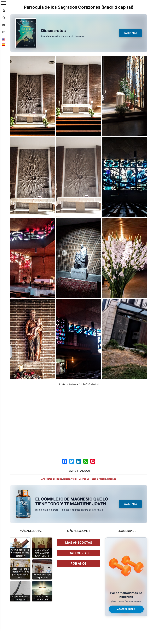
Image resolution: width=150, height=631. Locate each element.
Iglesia (66, 478)
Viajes (74, 478)
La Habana (92, 478)
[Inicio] (3, 10)
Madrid (102, 478)
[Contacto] (3, 32)
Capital (82, 478)
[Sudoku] (3, 25)
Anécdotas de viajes (51, 478)
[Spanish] (3, 44)
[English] (3, 39)
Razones (111, 478)
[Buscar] (3, 17)
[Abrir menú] (3, 3)
